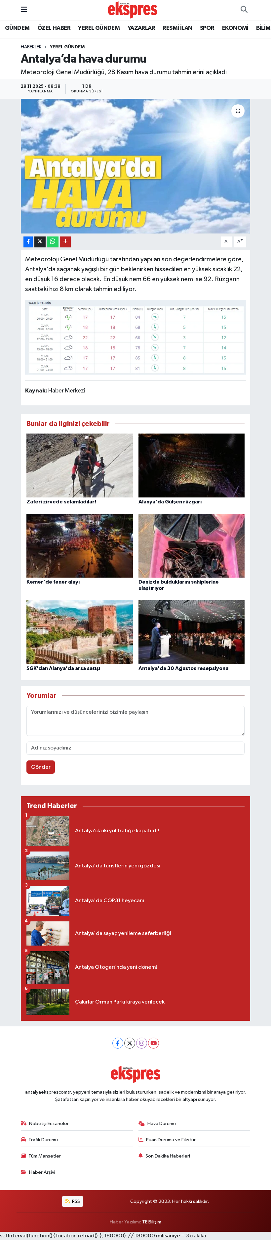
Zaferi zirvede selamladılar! (61, 501)
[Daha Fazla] (65, 241)
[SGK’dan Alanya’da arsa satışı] (79, 632)
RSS (75, 1201)
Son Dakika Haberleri (167, 1156)
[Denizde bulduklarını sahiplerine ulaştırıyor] (191, 545)
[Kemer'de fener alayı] (79, 545)
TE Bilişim (151, 1221)
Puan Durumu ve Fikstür (171, 1139)
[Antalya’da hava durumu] (136, 166)
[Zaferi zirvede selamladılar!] (79, 465)
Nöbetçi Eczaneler (49, 1123)
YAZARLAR (141, 28)
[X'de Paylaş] (40, 241)
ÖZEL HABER (53, 28)
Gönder (41, 767)
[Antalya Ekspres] (132, 9)
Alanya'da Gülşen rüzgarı (170, 501)
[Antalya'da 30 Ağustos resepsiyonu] (191, 632)
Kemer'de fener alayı (53, 582)
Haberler (31, 47)
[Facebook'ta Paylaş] (28, 241)
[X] (129, 1043)
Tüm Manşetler (44, 1156)
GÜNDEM (17, 28)
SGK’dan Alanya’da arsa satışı (63, 668)
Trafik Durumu (43, 1139)
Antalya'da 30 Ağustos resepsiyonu (183, 668)
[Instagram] (141, 1043)
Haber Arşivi (42, 1172)
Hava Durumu (161, 1123)
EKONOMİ (235, 28)
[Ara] (244, 10)
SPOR (207, 28)
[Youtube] (153, 1043)
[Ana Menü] (24, 10)
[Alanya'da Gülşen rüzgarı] (191, 465)
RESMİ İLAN (177, 28)
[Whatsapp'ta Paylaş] (52, 241)
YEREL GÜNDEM (99, 28)
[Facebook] (117, 1043)
